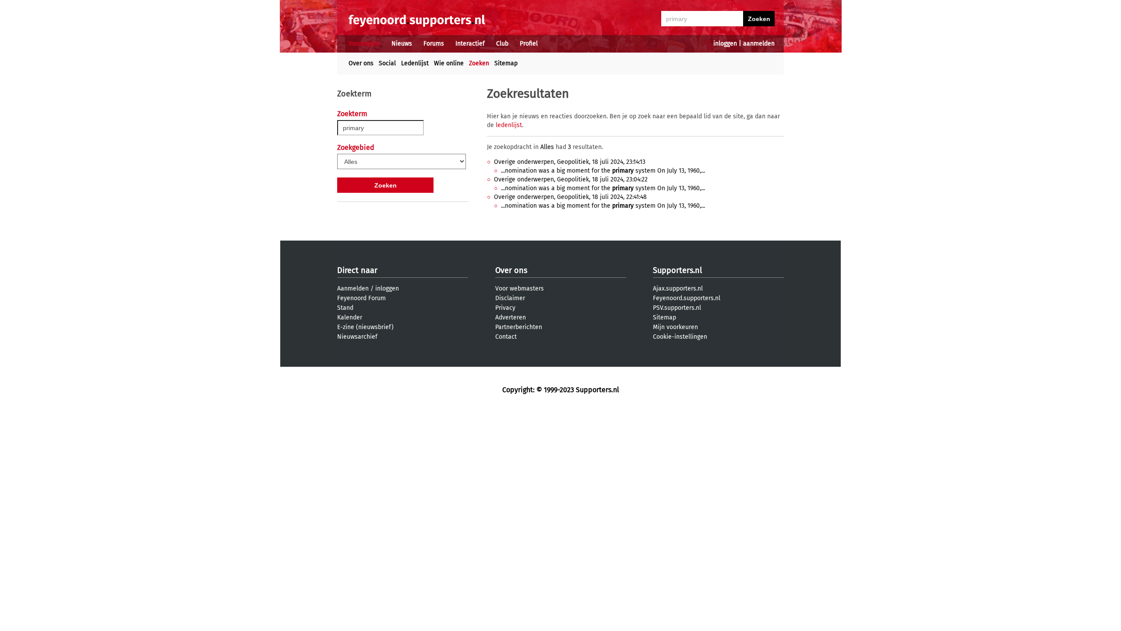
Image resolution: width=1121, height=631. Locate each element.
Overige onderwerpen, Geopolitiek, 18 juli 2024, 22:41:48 (570, 197)
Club (502, 43)
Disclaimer (510, 298)
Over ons (361, 63)
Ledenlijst (415, 63)
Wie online (449, 63)
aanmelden (759, 43)
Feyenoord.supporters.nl (686, 298)
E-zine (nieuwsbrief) (365, 327)
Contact (506, 336)
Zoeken (479, 63)
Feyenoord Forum (361, 298)
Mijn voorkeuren (675, 327)
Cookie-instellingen (680, 336)
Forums (433, 43)
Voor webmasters (519, 288)
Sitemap (506, 63)
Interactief (470, 43)
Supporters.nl (677, 270)
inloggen (725, 43)
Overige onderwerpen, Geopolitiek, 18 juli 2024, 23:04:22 (571, 179)
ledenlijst (509, 125)
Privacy (505, 308)
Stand (345, 308)
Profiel (529, 43)
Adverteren (510, 317)
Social (387, 63)
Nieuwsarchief (357, 336)
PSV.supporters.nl (677, 308)
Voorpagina (364, 43)
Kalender (349, 317)
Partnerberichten (518, 327)
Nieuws (401, 43)
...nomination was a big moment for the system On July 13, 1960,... (603, 170)
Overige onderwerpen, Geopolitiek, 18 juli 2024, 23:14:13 (569, 162)
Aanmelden (353, 288)
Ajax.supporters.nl (678, 288)
